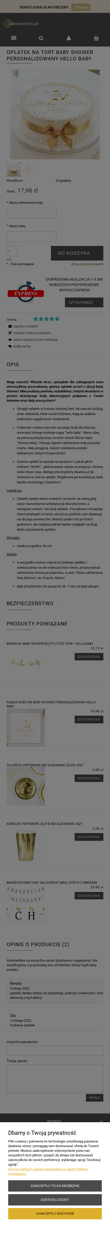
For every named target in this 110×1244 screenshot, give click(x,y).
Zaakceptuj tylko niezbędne (55, 1185)
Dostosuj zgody (55, 1199)
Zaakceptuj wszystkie (55, 1213)
